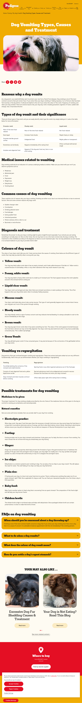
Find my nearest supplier (41, 667)
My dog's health (17, 13)
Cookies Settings (8, 693)
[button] (40, 630)
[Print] (19, 82)
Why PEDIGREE (70, 3)
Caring (10, 13)
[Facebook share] (7, 82)
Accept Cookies (13, 684)
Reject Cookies (13, 689)
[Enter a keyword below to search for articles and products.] (77, 8)
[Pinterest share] (15, 82)
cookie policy (54, 676)
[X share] (11, 82)
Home (5, 13)
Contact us (76, 3)
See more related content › (41, 634)
